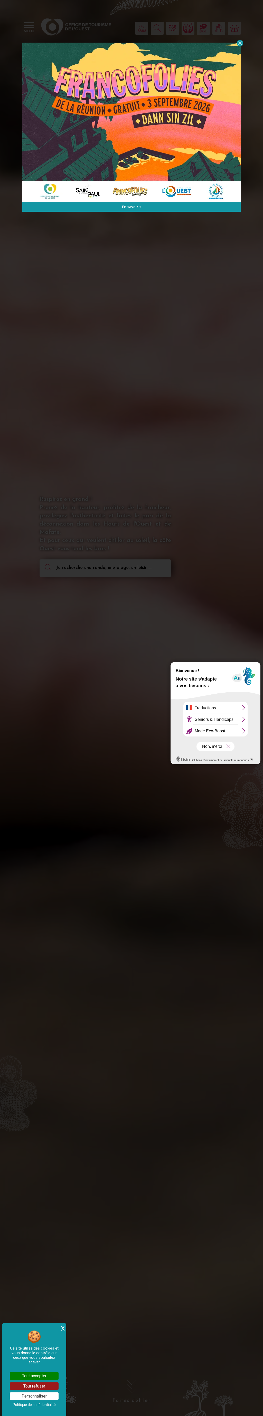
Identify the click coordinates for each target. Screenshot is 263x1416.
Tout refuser (34, 1386)
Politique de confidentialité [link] (34, 1405)
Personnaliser (34, 1396)
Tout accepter (34, 1375)
